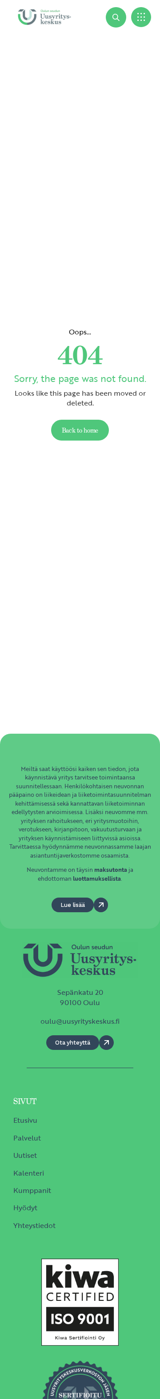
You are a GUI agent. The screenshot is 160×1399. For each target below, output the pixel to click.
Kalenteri (28, 1173)
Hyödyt (25, 1207)
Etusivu (25, 1120)
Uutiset (25, 1155)
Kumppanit (32, 1190)
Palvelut (27, 1138)
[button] (141, 17)
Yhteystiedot (34, 1225)
